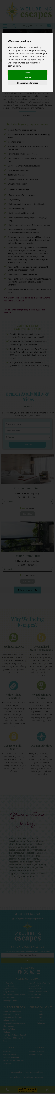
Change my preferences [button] (27, 83)
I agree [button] (27, 72)
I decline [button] (27, 77)
